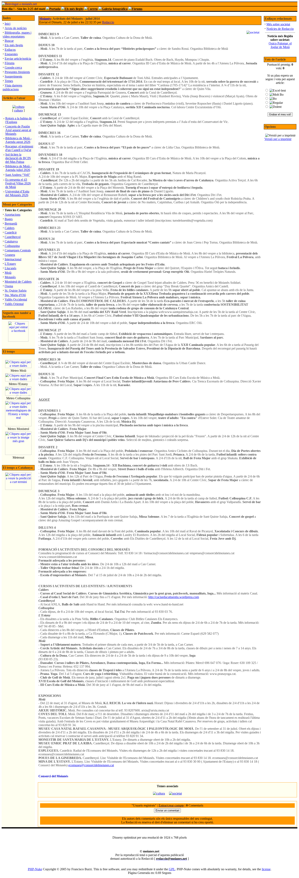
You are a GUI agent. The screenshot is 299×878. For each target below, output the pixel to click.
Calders (9, 228)
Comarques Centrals (18, 250)
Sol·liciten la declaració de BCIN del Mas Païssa (18, 158)
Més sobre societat (278, 24)
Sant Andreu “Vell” (17, 174)
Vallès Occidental (16, 299)
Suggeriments (13, 76)
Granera (10, 255)
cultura (18, 110)
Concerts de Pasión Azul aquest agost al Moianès (18, 130)
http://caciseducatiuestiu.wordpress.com (173, 597)
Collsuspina (12, 246)
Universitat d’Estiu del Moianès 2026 (17, 193)
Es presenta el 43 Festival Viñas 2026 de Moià (18, 183)
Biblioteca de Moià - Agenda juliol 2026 (18, 168)
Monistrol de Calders (18, 281)
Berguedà (11, 223)
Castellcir (11, 232)
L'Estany (10, 263)
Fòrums (9, 63)
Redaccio (108, 22)
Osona (9, 286)
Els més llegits (14, 45)
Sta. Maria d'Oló (15, 295)
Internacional (13, 259)
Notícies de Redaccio (280, 28)
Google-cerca (13, 67)
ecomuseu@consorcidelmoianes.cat (91, 765)
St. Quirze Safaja (15, 290)
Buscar (9, 40)
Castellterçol (13, 237)
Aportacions (12, 214)
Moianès (10, 277)
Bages (9, 219)
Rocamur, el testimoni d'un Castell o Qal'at (19, 148)
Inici (7, 23)
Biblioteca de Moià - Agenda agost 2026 (18, 140)
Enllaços (10, 49)
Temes (9, 81)
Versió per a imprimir (277, 139)
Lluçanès (10, 268)
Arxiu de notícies (16, 28)
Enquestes (11, 54)
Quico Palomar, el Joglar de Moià (280, 45)
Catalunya (11, 241)
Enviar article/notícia (18, 58)
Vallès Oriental (14, 304)
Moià (8, 272)
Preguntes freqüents (17, 72)
